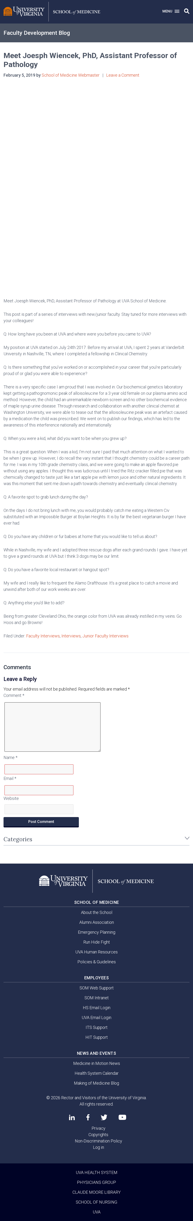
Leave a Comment (122, 75)
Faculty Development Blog (37, 33)
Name (10, 757)
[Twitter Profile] (104, 1117)
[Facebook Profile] (87, 1117)
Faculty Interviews (43, 635)
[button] (187, 11)
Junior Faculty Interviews (105, 635)
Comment (14, 695)
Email (10, 778)
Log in (98, 1147)
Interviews (71, 635)
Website (11, 798)
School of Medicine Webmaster (71, 75)
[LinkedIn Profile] (72, 1117)
